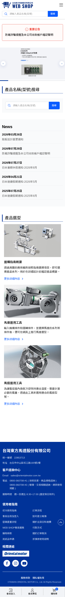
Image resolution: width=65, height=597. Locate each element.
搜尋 (52, 13)
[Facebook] (7, 563)
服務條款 (25, 578)
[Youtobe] (24, 563)
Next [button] (61, 63)
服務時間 (7, 494)
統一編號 (7, 457)
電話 (4, 480)
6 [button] (45, 80)
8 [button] (61, 80)
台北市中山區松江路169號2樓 (25, 463)
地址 (4, 463)
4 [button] (28, 80)
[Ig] (15, 563)
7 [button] (53, 80)
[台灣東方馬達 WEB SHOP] (17, 5)
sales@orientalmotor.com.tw (25, 475)
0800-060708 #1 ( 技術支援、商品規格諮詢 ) (33, 480)
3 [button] (20, 80)
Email (5, 475)
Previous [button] (3, 63)
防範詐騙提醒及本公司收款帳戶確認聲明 (29, 34)
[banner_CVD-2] (32, 64)
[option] (32, 64)
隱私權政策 (38, 578)
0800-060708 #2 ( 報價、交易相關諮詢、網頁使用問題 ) (36, 487)
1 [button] (4, 80)
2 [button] (12, 80)
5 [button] (36, 80)
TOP (61, 522)
